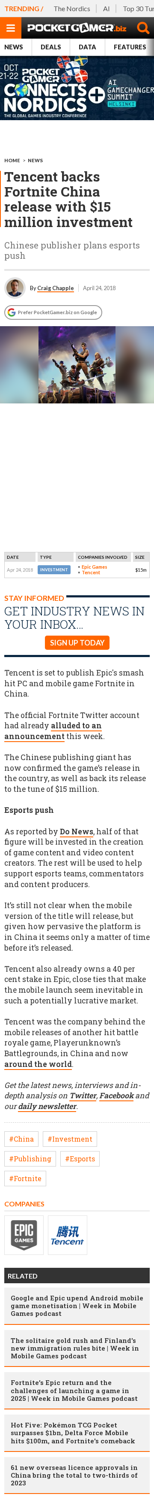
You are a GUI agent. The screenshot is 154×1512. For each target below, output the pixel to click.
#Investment (69, 1138)
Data (87, 47)
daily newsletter (47, 1106)
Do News (76, 831)
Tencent (91, 572)
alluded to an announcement (53, 731)
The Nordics (71, 8)
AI (106, 8)
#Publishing (30, 1158)
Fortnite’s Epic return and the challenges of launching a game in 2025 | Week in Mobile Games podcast (74, 1390)
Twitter (82, 1095)
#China (21, 1138)
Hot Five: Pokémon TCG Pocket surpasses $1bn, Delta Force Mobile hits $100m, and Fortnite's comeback (73, 1433)
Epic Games (94, 567)
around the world (38, 1064)
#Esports (80, 1158)
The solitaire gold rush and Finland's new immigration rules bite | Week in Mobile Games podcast (75, 1348)
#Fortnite (25, 1178)
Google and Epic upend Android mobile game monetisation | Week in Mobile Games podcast (77, 1306)
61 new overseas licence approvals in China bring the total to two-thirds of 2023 (74, 1475)
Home (12, 160)
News (13, 47)
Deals (51, 47)
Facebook (116, 1095)
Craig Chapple (55, 288)
